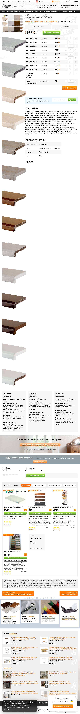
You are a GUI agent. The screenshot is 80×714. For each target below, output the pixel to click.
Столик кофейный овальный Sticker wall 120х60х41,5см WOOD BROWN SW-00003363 (63, 648)
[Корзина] (69, 1)
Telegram (49, 7)
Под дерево (47, 148)
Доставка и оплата (14, 1)
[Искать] (32, 6)
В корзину (71, 88)
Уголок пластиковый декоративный (48, 617)
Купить (72, 100)
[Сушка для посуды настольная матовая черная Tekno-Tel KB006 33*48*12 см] (69, 607)
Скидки (57, 1)
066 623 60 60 (40, 7)
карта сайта (45, 702)
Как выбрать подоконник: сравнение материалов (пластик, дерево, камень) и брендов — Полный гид (23, 673)
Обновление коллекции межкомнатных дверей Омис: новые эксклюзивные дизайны (24, 692)
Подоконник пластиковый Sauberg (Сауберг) (18, 594)
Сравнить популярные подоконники (40, 444)
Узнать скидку (52, 32)
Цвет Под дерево (39, 485)
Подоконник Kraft (35, 507)
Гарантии (59, 393)
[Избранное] (64, 1)
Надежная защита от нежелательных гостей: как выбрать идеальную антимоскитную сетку (24, 682)
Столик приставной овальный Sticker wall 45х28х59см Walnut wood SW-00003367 (23, 638)
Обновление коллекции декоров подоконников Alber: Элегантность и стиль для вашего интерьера (62, 692)
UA (74, 1)
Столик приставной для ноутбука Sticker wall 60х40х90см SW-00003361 (24, 648)
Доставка (7, 393)
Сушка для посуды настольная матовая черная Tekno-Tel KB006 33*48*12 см (69, 619)
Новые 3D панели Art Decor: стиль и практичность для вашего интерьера (60, 682)
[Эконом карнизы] (30, 607)
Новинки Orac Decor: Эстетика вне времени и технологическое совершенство (62, 672)
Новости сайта (7, 668)
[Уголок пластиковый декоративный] (50, 607)
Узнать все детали (40, 462)
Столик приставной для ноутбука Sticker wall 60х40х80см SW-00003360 (62, 638)
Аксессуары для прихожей (18, 640)
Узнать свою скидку (16, 513)
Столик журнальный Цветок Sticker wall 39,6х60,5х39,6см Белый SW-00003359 (61, 658)
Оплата (32, 393)
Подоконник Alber (10, 551)
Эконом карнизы (31, 616)
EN (76, 1)
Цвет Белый (26, 485)
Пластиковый (43, 152)
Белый (41, 148)
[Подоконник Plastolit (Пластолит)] (10, 607)
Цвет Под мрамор (54, 485)
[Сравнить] (66, 1)
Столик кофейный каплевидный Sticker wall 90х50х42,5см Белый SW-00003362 (24, 658)
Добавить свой (37, 475)
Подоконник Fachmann (12, 507)
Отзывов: (48, 527)
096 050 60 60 (40, 5)
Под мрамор (56, 148)
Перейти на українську (62, 706)
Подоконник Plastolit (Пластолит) (9, 617)
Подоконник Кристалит (61, 507)
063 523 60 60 (51, 5)
